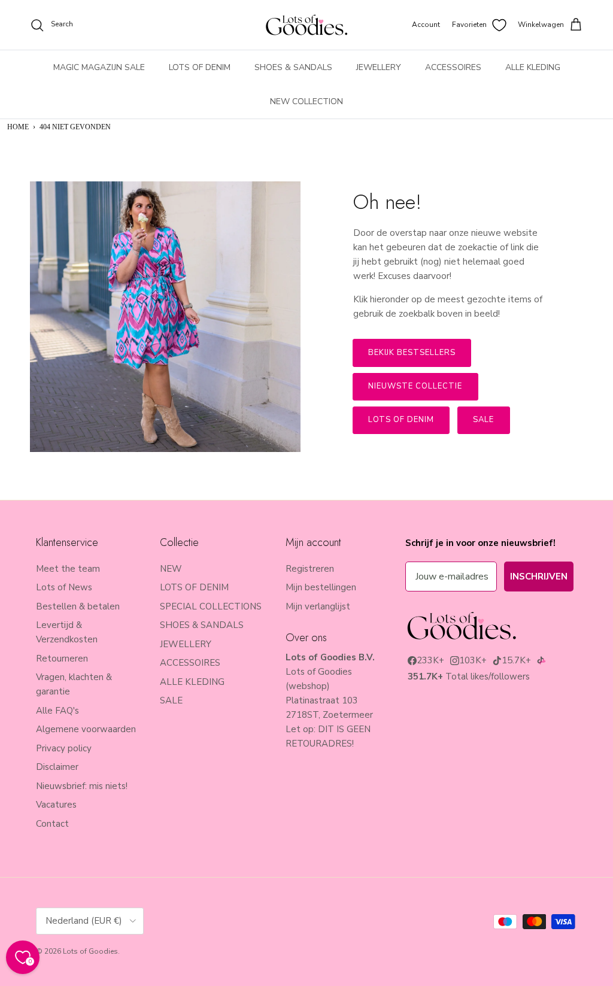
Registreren (310, 569)
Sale (483, 419)
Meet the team (68, 569)
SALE (171, 700)
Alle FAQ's (57, 711)
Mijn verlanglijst (318, 606)
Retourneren (62, 659)
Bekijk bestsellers (412, 352)
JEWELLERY (378, 67)
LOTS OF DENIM (199, 67)
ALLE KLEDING (532, 67)
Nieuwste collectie (415, 386)
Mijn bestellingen (321, 587)
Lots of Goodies (90, 951)
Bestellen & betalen (78, 606)
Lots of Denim (401, 419)
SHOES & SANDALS (293, 67)
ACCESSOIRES (453, 67)
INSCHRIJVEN (539, 577)
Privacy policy (64, 748)
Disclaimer (57, 767)
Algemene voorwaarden (86, 729)
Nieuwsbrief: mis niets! (82, 786)
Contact (52, 824)
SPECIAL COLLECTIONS (211, 606)
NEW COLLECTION (306, 101)
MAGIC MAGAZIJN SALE (99, 67)
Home (18, 127)
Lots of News (64, 587)
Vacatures (56, 805)
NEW (171, 569)
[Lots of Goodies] (306, 25)
